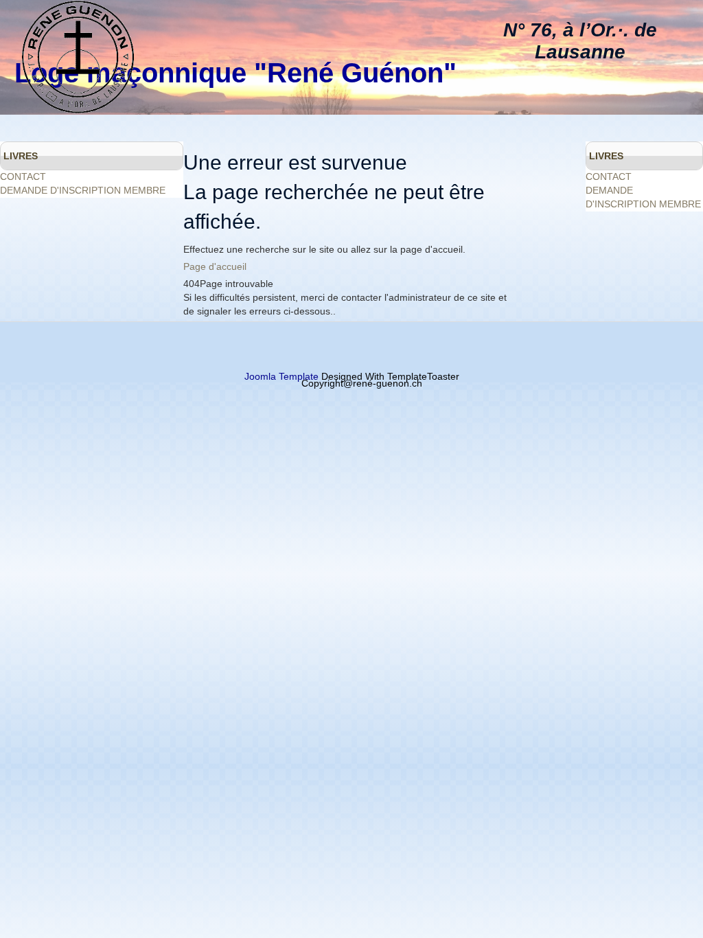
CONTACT (23, 176)
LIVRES (20, 155)
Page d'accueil (214, 266)
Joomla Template (281, 376)
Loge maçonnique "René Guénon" (235, 73)
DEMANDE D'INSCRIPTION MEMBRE (82, 190)
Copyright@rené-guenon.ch (361, 383)
